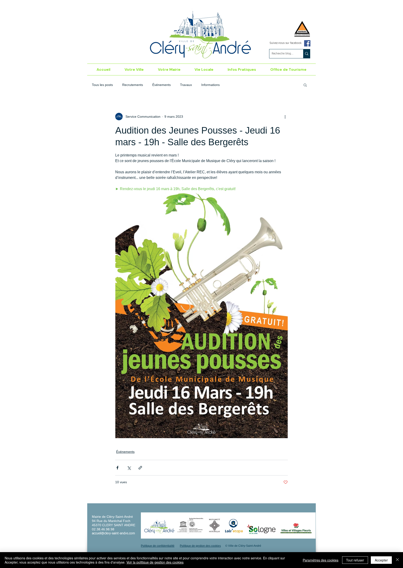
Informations (210, 85)
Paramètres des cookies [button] (320, 560)
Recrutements (132, 85)
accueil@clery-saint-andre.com (113, 533)
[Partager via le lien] (140, 467)
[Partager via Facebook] (117, 467)
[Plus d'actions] (285, 116)
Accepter (381, 560)
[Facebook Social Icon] (307, 43)
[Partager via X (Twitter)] (129, 467)
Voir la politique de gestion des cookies (155, 562)
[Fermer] (397, 560)
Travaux (186, 85)
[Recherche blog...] (306, 53)
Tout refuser (355, 560)
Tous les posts (102, 85)
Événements (161, 85)
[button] (134, 69)
